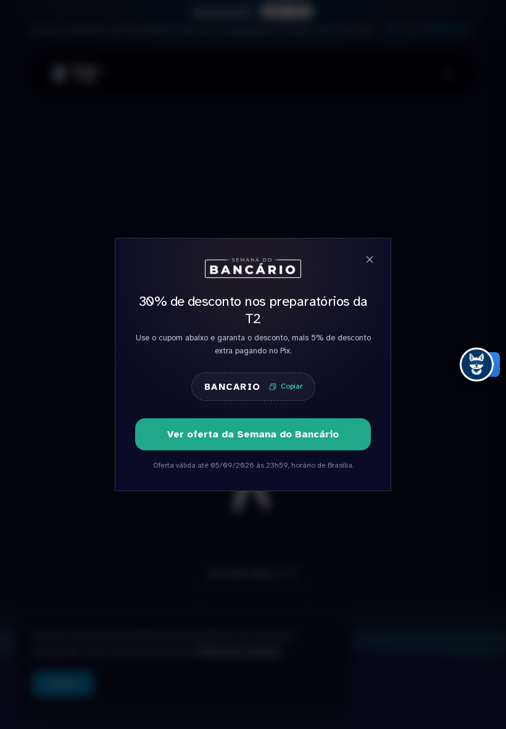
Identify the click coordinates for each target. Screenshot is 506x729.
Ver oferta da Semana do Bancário (253, 434)
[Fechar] (370, 259)
